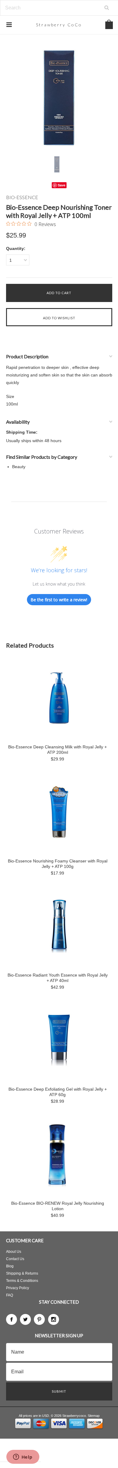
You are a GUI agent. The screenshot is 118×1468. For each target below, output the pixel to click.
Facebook (11, 1319)
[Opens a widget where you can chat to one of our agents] (22, 1457)
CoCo (59, 24)
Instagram (53, 1319)
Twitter (25, 1319)
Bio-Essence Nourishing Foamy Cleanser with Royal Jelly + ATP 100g (57, 864)
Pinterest (39, 1319)
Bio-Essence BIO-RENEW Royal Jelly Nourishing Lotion (57, 1206)
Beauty (18, 466)
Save (61, 185)
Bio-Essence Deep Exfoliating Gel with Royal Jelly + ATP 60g (57, 1092)
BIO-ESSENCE (22, 197)
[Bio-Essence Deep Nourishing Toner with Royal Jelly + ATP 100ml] (59, 97)
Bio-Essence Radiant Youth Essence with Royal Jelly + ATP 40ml (58, 978)
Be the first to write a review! (59, 600)
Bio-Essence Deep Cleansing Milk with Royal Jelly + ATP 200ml (57, 749)
